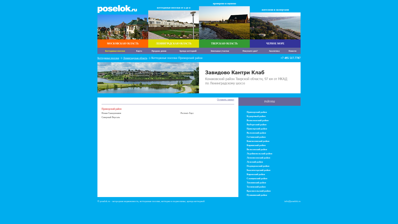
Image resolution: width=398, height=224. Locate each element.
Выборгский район (256, 124)
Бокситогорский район (258, 170)
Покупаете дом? (250, 51)
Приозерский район (257, 128)
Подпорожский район (258, 166)
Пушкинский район (257, 195)
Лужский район (255, 162)
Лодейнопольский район (259, 153)
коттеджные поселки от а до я (174, 7)
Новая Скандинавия (111, 113)
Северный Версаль (111, 117)
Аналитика (274, 51)
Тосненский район (256, 186)
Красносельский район (259, 191)
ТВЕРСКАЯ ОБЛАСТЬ (224, 43)
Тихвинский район (256, 182)
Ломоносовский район (258, 157)
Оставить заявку (225, 99)
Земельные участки (220, 51)
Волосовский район (257, 149)
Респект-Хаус (187, 113)
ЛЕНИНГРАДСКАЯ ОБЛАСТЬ (174, 43)
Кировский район (256, 174)
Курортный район (256, 116)
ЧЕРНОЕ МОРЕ (275, 43)
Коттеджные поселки (115, 51)
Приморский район (111, 108)
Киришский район (256, 145)
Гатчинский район (256, 137)
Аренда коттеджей (188, 51)
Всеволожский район (257, 120)
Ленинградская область (135, 58)
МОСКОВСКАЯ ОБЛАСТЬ (123, 43)
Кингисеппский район (258, 141)
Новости (292, 51)
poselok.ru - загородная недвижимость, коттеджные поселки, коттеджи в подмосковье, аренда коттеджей (152, 201)
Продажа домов (159, 51)
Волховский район (256, 132)
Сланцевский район (257, 178)
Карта (139, 51)
